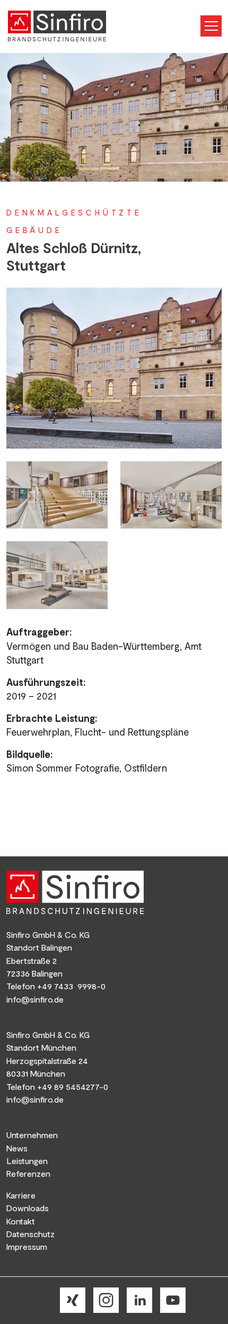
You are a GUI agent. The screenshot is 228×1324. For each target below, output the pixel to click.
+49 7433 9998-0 (71, 986)
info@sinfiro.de (35, 999)
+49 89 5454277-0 (72, 1086)
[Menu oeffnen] (211, 26)
